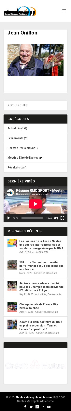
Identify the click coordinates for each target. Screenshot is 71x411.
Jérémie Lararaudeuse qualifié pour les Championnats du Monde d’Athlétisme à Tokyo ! (41, 287)
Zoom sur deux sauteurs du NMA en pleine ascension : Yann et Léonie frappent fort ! (40, 325)
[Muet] (56, 218)
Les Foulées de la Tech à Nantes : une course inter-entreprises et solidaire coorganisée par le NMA (41, 245)
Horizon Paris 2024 (20, 148)
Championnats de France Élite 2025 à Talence (38, 306)
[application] (35, 204)
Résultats (13, 167)
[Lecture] (9, 218)
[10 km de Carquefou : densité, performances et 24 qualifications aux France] (12, 265)
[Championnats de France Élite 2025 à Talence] (12, 307)
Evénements (15, 138)
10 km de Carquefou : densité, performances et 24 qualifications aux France (41, 266)
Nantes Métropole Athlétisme (34, 397)
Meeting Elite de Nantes (22, 157)
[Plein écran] (62, 218)
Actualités (14, 128)
